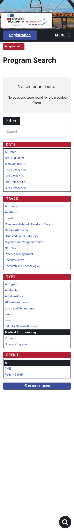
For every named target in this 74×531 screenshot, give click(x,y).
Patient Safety (14, 374)
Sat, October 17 (15, 182)
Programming (13, 46)
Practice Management (19, 254)
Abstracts (11, 290)
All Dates (10, 152)
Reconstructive (14, 260)
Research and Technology (21, 266)
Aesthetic (11, 212)
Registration (20, 35)
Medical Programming (20, 332)
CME (8, 368)
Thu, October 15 (15, 170)
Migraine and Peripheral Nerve (24, 242)
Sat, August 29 (14, 158)
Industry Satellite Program (21, 326)
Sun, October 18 (15, 188)
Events (9, 314)
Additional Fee (14, 296)
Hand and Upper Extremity (21, 236)
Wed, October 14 (15, 164)
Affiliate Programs (16, 302)
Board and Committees (19, 308)
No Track (10, 248)
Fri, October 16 (14, 176)
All (6, 363)
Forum (9, 320)
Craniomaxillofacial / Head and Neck (27, 224)
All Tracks (11, 206)
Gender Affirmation (17, 230)
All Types (11, 284)
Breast (9, 218)
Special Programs (16, 344)
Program (10, 338)
